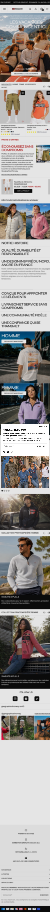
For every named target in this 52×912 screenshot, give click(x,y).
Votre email (8, 446)
